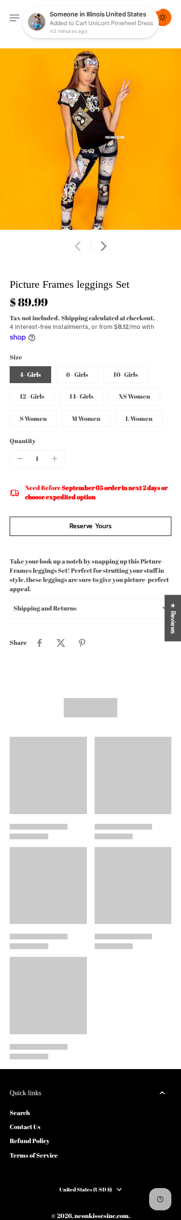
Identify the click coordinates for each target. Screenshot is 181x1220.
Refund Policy (30, 1141)
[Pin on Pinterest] (82, 643)
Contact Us (25, 1127)
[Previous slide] (77, 246)
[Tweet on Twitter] (60, 643)
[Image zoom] (90, 139)
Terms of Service (34, 1155)
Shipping (75, 318)
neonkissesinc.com (101, 1216)
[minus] (19, 458)
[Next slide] (103, 246)
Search (20, 1113)
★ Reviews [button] (173, 618)
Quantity (23, 441)
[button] (90, 526)
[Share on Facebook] (39, 643)
